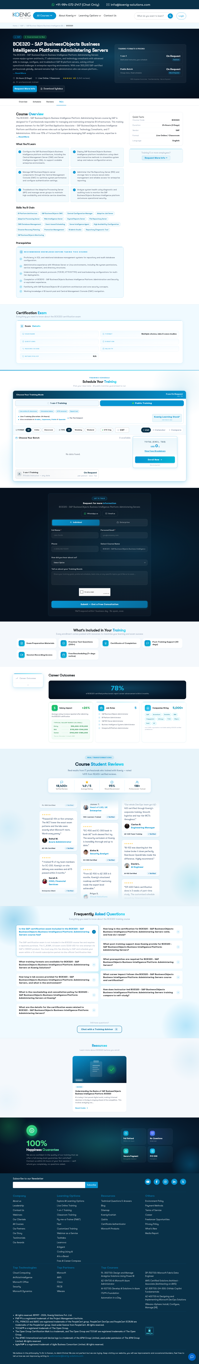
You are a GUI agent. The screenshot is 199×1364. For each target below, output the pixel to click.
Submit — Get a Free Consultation (99, 604)
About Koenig (66, 15)
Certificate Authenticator (113, 1224)
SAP (21, 26)
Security (17, 1286)
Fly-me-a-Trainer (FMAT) (69, 1219)
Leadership (18, 1205)
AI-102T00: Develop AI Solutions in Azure (120, 1288)
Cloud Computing (21, 1273)
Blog (103, 1205)
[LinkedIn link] (174, 1182)
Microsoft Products (110, 1228)
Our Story (17, 1233)
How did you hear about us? (64, 557)
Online (36, 430)
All (28, 430)
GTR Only (107, 430)
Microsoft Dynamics (22, 1291)
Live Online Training (66, 1205)
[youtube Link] (148, 1182)
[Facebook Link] (157, 1182)
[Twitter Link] (183, 1182)
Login (181, 16)
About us (17, 1201)
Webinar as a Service (67, 1233)
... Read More (19, 73)
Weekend (90, 430)
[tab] (57, 403)
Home (15, 26)
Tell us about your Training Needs (66, 569)
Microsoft (61, 1273)
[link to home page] (21, 15)
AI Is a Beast (63, 1256)
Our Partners (19, 1228)
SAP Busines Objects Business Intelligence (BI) (44, 26)
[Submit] (170, 16)
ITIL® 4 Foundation (110, 1293)
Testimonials (19, 1238)
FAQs (61, 102)
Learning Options (89, 15)
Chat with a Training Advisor (99, 1029)
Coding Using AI (65, 1252)
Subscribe (91, 1185)
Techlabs (61, 1238)
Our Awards (18, 1242)
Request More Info (25, 88)
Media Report (152, 1233)
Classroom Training (66, 1215)
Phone (54, 544)
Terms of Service (153, 1210)
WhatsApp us (92, 513)
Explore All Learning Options (70, 1201)
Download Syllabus (53, 88)
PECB (59, 1286)
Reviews (50, 102)
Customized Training (67, 1228)
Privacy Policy (152, 1224)
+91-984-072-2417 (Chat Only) (77, 5)
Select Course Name (110, 544)
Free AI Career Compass (69, 1261)
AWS (59, 1277)
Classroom (48, 430)
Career (148, 1215)
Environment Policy (154, 1201)
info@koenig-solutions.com (130, 5)
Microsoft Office (21, 1282)
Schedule (37, 102)
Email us (111, 513)
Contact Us (110, 15)
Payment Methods (154, 1205)
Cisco (60, 1282)
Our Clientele (19, 1219)
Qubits (104, 1219)
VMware (61, 1291)
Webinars (17, 1215)
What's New (151, 1228)
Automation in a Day (111, 1298)
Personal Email (108, 530)
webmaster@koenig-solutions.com (66, 1356)
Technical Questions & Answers (116, 1201)
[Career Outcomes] (28, 685)
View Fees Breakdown (155, 451)
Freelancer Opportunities (157, 1219)
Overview (23, 102)
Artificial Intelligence (22, 1277)
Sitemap (105, 1210)
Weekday (78, 430)
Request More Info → (156, 158)
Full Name (56, 530)
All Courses (43, 15)
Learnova (61, 1242)
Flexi (59, 1224)
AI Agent (61, 1247)
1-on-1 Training (64, 1210)
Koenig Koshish (108, 1215)
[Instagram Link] (165, 1182)
